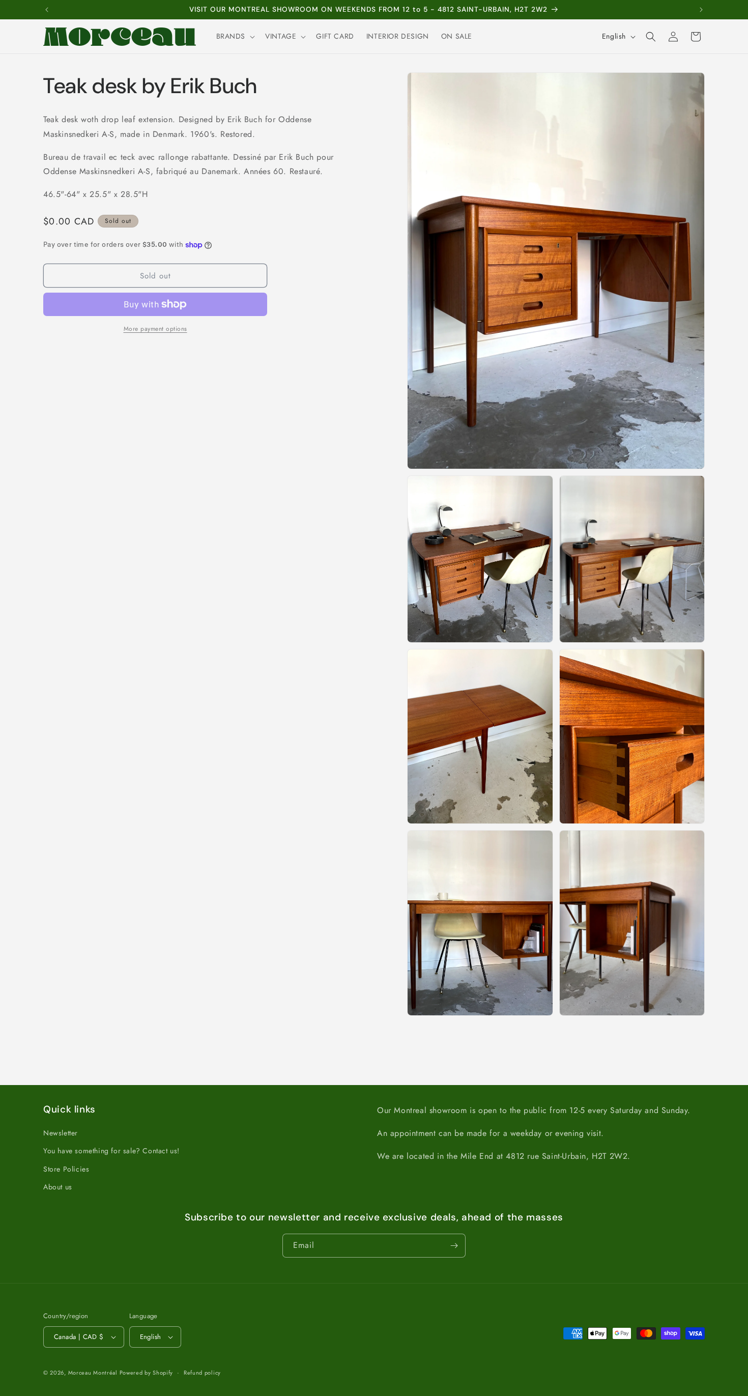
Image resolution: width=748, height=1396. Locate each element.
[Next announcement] (701, 9)
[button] (235, 36)
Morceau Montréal (94, 1373)
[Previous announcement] (47, 9)
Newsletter (60, 1133)
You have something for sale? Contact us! (111, 1151)
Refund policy (202, 1373)
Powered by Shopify (147, 1373)
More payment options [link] (155, 328)
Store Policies (66, 1169)
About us (57, 1187)
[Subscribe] (454, 1246)
